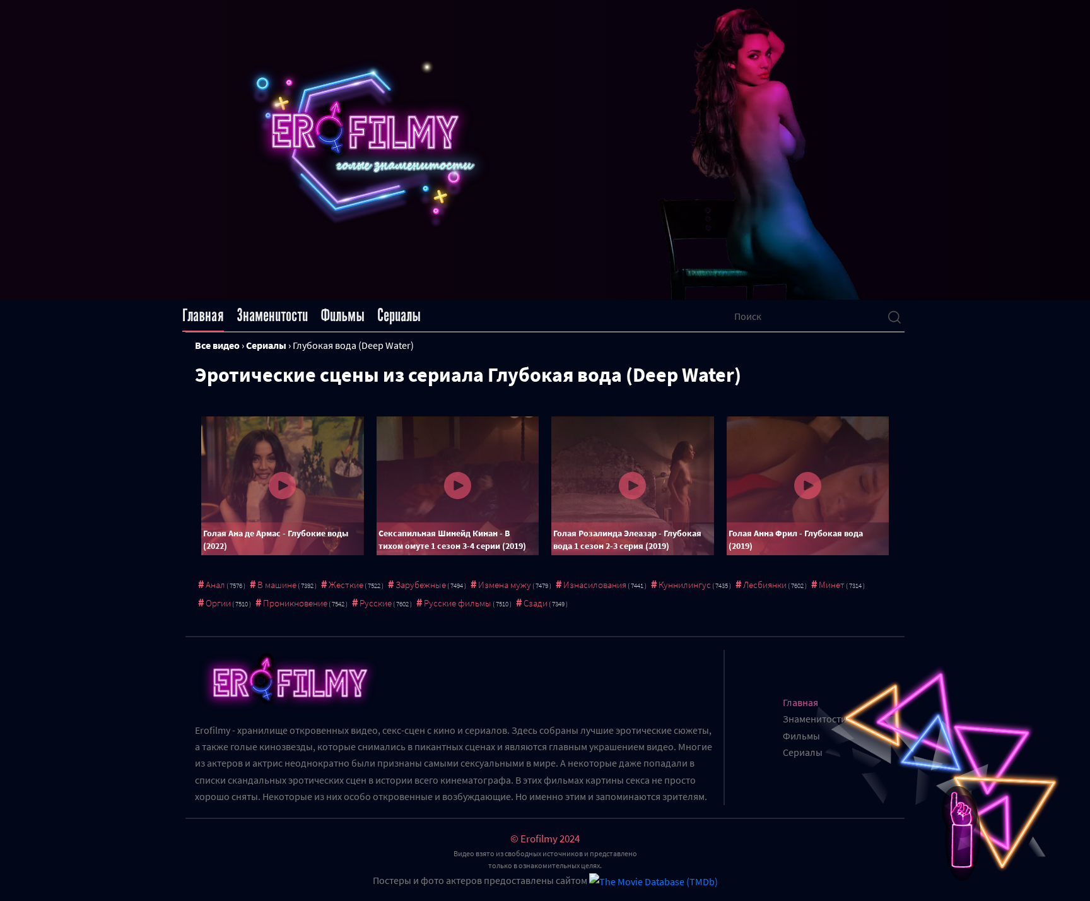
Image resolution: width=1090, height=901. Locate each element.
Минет (832, 585)
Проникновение (295, 603)
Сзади (536, 603)
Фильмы (342, 315)
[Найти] (894, 316)
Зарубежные (421, 585)
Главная (203, 315)
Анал (215, 585)
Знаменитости (272, 315)
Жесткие (346, 585)
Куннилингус (685, 585)
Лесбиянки (765, 585)
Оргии (218, 603)
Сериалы (399, 315)
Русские (376, 603)
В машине (276, 585)
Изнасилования (594, 585)
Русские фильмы (457, 603)
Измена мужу (504, 585)
